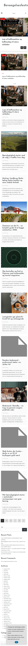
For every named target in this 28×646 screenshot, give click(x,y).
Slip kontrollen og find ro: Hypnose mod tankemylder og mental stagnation (13, 274)
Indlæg (5, 638)
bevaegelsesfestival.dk (11, 22)
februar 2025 (7, 588)
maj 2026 (6, 573)
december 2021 (7, 620)
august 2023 (7, 606)
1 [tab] (12, 84)
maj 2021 (6, 627)
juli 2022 (6, 614)
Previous (22, 48)
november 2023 (7, 601)
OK (16, 642)
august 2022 (7, 613)
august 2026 (7, 569)
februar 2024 (7, 595)
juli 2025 (6, 581)
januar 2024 (6, 597)
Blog (4, 20)
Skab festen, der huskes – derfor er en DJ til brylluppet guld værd (12, 454)
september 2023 (8, 604)
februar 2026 (7, 576)
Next (25, 48)
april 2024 (6, 594)
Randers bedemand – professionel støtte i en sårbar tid (11, 363)
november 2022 (7, 611)
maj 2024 (6, 592)
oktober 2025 (7, 578)
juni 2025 (6, 583)
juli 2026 (6, 571)
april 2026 (6, 574)
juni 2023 (6, 607)
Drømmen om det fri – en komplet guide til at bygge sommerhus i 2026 (13, 228)
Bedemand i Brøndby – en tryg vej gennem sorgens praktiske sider (12, 408)
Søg (2, 527)
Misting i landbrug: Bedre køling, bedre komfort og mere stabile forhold (12, 181)
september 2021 (8, 623)
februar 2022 (7, 618)
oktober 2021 (7, 621)
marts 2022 (6, 616)
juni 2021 (6, 625)
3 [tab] (15, 84)
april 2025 (6, 585)
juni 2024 (6, 590)
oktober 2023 (7, 602)
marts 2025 (6, 587)
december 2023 (7, 599)
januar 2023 (6, 609)
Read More (8, 48)
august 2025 (7, 580)
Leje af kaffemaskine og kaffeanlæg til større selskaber (12, 41)
